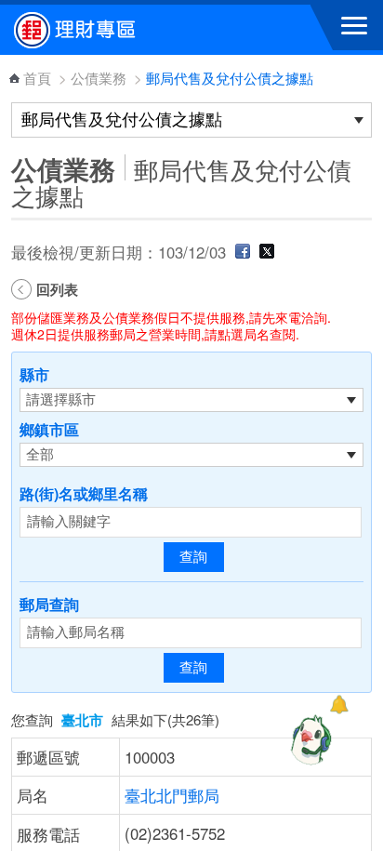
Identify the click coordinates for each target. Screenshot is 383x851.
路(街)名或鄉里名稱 (84, 493)
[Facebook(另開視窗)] (242, 252)
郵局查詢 (49, 604)
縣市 (34, 374)
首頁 (37, 77)
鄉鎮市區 (49, 429)
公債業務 (98, 77)
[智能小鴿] (308, 739)
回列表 (57, 289)
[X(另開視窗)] (266, 252)
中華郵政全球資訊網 (116, 29)
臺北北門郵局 (172, 795)
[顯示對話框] (338, 704)
